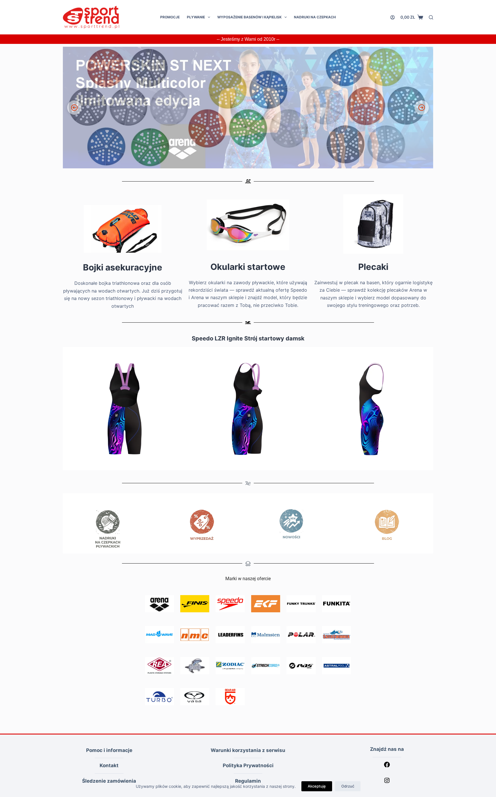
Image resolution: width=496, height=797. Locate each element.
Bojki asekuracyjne (122, 267)
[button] (248, 107)
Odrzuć (347, 786)
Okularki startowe (247, 267)
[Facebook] (386, 766)
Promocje (170, 17)
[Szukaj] (431, 17)
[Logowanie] (392, 17)
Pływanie (196, 17)
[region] (248, 107)
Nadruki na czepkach (315, 17)
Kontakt (109, 765)
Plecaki (373, 267)
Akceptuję (317, 786)
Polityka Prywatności (248, 765)
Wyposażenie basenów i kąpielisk (249, 17)
